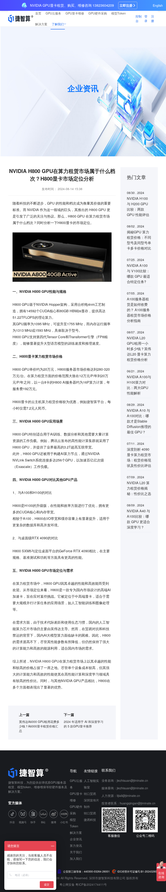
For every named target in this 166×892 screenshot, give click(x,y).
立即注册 (126, 5)
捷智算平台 (95, 401)
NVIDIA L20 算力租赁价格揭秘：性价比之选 (139, 488)
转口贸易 (90, 793)
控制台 (139, 18)
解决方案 (41, 24)
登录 (145, 18)
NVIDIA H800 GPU (44, 661)
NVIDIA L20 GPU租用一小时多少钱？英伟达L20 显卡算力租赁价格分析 (139, 348)
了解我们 (58, 24)
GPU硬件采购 (97, 13)
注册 (152, 18)
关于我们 (76, 852)
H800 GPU (97, 209)
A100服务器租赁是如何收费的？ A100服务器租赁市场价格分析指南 (139, 309)
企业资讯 (76, 839)
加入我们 (76, 858)
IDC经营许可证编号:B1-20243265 (137, 871)
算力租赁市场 (99, 216)
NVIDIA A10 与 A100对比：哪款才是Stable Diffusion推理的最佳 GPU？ (139, 421)
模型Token (118, 13)
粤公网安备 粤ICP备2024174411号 (83, 884)
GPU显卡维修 (74, 13)
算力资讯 (76, 845)
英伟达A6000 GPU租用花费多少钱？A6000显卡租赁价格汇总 (39, 726)
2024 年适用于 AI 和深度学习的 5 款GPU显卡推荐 (83, 723)
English (158, 5)
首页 (38, 13)
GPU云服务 (53, 13)
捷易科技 (90, 819)
